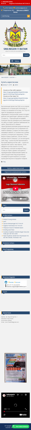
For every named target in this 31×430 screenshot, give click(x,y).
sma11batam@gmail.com (21, 8)
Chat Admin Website (22, 426)
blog (4, 161)
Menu (17, 61)
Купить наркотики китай (15, 168)
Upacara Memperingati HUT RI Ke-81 (13, 223)
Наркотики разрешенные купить (15, 172)
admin (16, 85)
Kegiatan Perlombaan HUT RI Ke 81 (15, 3)
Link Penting (5, 16)
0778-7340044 (9, 8)
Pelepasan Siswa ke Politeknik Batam (13, 228)
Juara (4, 221)
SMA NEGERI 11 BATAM (15, 49)
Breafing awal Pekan (8, 230)
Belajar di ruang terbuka (9, 219)
